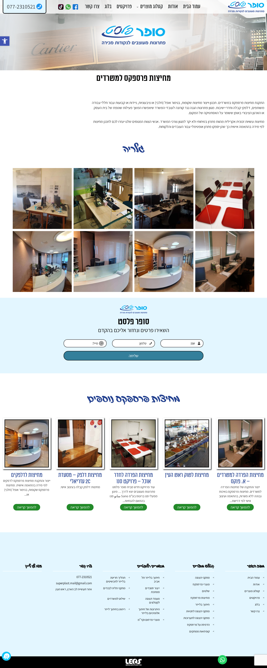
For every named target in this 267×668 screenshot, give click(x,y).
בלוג (108, 7)
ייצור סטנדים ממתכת (152, 590)
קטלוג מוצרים (151, 7)
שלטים (206, 591)
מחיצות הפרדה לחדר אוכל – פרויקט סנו (133, 478)
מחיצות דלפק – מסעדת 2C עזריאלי (80, 478)
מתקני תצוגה (202, 578)
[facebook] (75, 7)
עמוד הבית (191, 7)
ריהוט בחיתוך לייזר (114, 609)
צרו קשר (92, 7)
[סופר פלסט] (246, 7)
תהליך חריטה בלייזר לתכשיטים (115, 579)
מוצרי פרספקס (201, 584)
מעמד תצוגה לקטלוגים (152, 600)
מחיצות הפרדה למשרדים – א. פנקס (240, 478)
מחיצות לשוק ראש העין (187, 475)
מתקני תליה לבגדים (114, 588)
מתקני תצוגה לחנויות (198, 611)
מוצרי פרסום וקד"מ (149, 620)
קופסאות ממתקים (199, 631)
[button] (4, 41)
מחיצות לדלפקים (27, 475)
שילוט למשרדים (116, 599)
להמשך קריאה (240, 507)
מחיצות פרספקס (200, 598)
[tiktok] (61, 7)
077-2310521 (84, 577)
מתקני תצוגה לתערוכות (196, 618)
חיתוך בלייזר (202, 604)
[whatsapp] (68, 7)
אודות (173, 7)
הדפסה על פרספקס (198, 625)
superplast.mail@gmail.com (74, 583)
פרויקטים (124, 7)
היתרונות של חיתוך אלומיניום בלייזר (149, 611)
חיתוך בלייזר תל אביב (150, 579)
